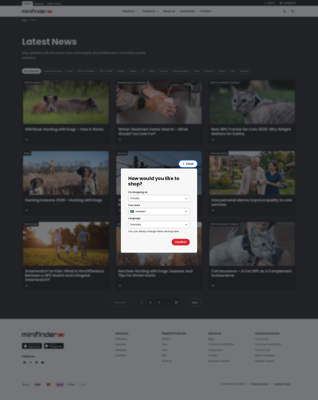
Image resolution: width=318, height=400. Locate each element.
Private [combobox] (134, 198)
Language (134, 218)
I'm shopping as (137, 192)
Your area (134, 205)
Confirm (180, 242)
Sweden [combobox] (140, 211)
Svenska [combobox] (135, 224)
